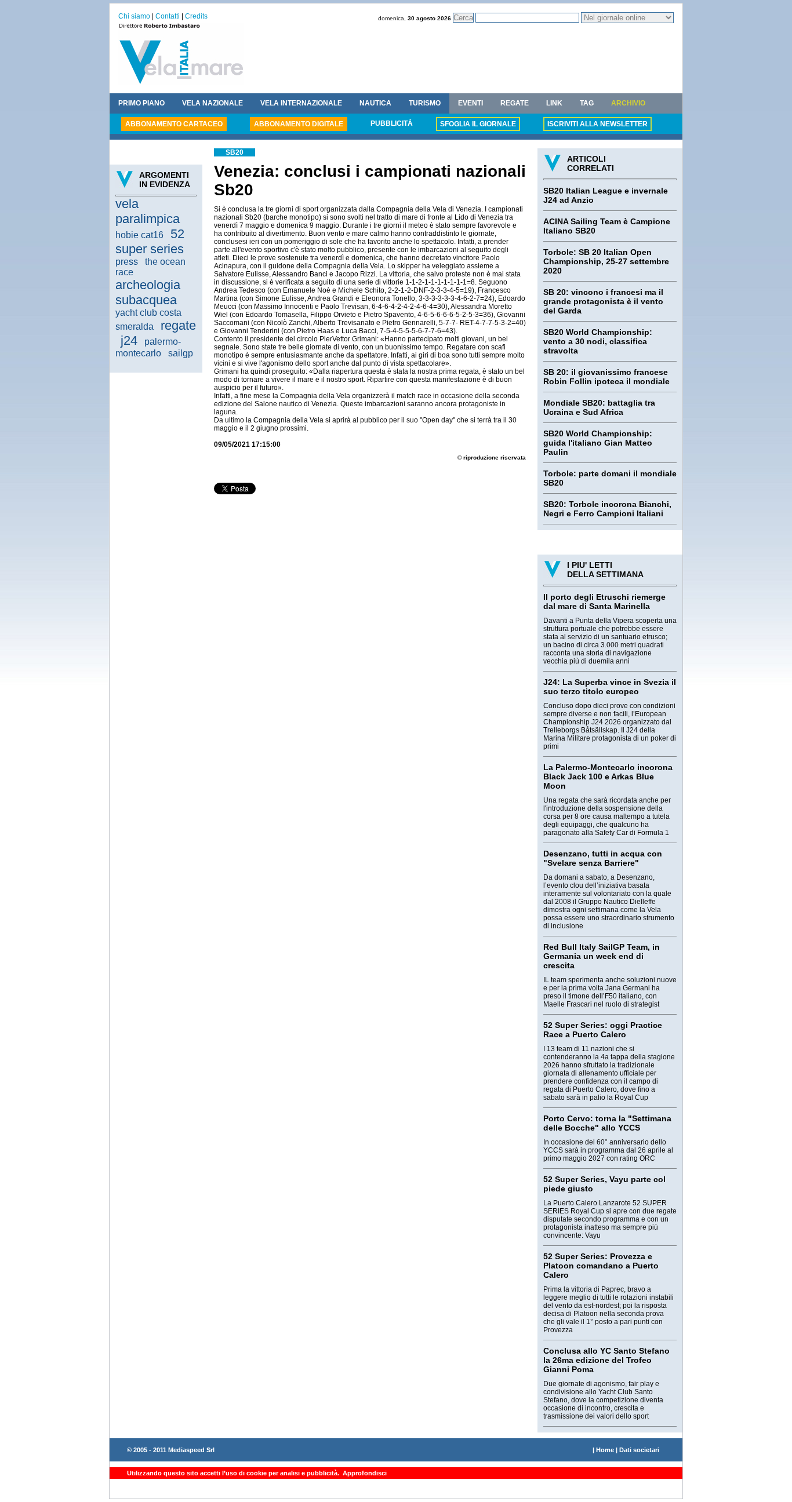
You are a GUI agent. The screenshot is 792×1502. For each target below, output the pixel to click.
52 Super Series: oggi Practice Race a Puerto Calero (602, 1029)
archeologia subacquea (147, 292)
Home (605, 1449)
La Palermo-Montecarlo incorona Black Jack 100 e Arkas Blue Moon (608, 776)
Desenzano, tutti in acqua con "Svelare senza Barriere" (602, 858)
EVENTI (470, 103)
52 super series (149, 241)
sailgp (180, 353)
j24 (129, 340)
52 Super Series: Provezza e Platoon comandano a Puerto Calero (601, 1265)
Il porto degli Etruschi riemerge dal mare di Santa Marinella (604, 601)
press (126, 262)
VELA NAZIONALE (212, 103)
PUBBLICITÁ (391, 123)
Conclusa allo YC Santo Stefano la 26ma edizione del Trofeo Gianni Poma (606, 1360)
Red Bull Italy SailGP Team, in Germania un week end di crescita (601, 956)
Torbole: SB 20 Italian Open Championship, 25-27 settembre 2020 (606, 261)
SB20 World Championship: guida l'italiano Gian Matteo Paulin (597, 443)
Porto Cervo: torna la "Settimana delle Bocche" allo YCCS (607, 1123)
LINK (554, 103)
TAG (587, 103)
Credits (196, 16)
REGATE (514, 103)
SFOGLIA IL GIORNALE (478, 124)
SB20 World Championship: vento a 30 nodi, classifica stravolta (597, 341)
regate (178, 325)
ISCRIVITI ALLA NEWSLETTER (597, 124)
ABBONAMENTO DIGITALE (298, 124)
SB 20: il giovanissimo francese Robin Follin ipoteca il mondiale (606, 376)
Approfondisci (364, 1473)
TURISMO (425, 103)
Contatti (167, 16)
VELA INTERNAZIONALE (301, 103)
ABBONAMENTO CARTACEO (174, 124)
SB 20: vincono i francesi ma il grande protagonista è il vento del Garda (603, 301)
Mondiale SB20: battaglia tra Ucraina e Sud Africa (599, 407)
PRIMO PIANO (141, 103)
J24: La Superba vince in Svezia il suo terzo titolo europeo (609, 686)
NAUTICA (375, 103)
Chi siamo (134, 16)
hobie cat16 (139, 235)
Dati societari (639, 1449)
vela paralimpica (147, 211)
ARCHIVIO (628, 103)
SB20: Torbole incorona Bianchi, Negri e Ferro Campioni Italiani (607, 509)
